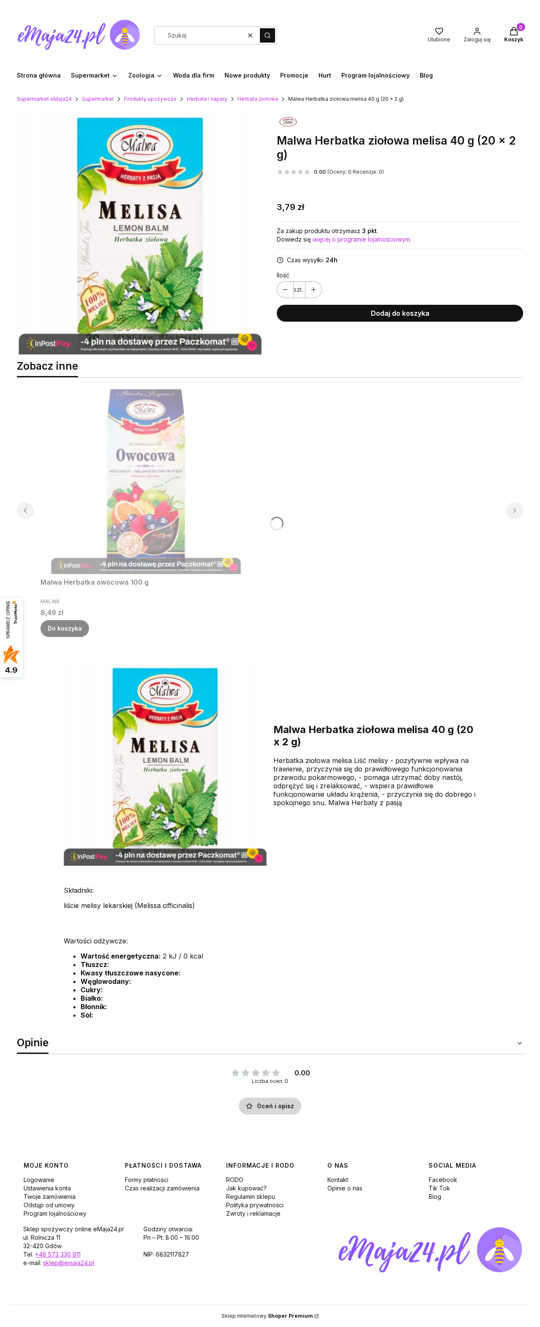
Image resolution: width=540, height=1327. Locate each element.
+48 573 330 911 (58, 1254)
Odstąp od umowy (49, 1205)
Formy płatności (146, 1179)
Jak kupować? (246, 1188)
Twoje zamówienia (50, 1196)
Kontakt (337, 1179)
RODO (234, 1179)
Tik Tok (439, 1188)
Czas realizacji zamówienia (162, 1188)
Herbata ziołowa (258, 99)
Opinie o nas (344, 1188)
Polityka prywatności (255, 1205)
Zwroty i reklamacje (253, 1213)
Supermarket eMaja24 (44, 99)
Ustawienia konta (47, 1188)
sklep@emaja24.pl (68, 1262)
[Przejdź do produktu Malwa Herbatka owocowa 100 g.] (145, 479)
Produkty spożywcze (150, 99)
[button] (267, 35)
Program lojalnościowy (55, 1213)
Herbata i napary (207, 99)
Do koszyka (65, 628)
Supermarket (98, 99)
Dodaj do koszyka (400, 313)
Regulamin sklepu (250, 1196)
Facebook (443, 1179)
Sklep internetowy (267, 1316)
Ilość (283, 275)
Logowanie (39, 1179)
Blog (435, 1196)
